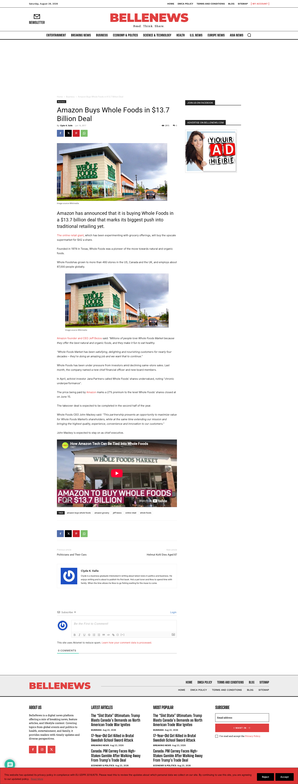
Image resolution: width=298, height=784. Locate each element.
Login (173, 612)
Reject (265, 776)
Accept (284, 776)
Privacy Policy (252, 736)
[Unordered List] (98, 635)
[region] (149, 776)
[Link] (113, 635)
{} (118, 634)
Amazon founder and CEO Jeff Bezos (80, 338)
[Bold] (74, 635)
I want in (240, 728)
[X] (68, 133)
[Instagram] (42, 749)
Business (70, 96)
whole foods (145, 512)
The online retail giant (70, 235)
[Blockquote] (103, 635)
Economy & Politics (102, 765)
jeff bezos (117, 512)
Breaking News (100, 745)
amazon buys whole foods (79, 512)
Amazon (91, 392)
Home (60, 96)
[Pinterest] (76, 133)
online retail (130, 512)
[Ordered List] (94, 635)
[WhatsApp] (84, 133)
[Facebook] (60, 133)
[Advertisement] (149, 65)
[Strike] (89, 635)
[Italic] (79, 635)
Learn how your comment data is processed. (127, 642)
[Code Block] (108, 635)
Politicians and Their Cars (72, 554)
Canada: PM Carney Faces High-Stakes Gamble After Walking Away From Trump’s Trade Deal (115, 755)
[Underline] (84, 635)
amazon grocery (102, 512)
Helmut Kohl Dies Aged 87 (162, 554)
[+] (123, 634)
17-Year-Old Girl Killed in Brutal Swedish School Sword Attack (112, 737)
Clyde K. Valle (66, 125)
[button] (249, 35)
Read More (37, 778)
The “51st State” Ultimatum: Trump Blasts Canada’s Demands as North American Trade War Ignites (115, 720)
